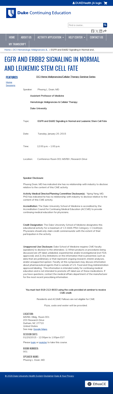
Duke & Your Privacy (64, 376)
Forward (104, 30)
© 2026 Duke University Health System (24, 376)
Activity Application (49, 37)
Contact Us (96, 37)
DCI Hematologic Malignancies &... (31, 49)
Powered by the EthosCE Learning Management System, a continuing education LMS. (97, 383)
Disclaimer (49, 376)
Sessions (10, 85)
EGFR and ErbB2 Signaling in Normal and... (73, 49)
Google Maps (40, 329)
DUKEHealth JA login (88, 3)
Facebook (92, 30)
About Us (26, 37)
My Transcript (17, 44)
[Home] (38, 13)
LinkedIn (100, 30)
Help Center (76, 37)
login (33, 342)
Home (12, 37)
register (43, 342)
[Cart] (105, 4)
